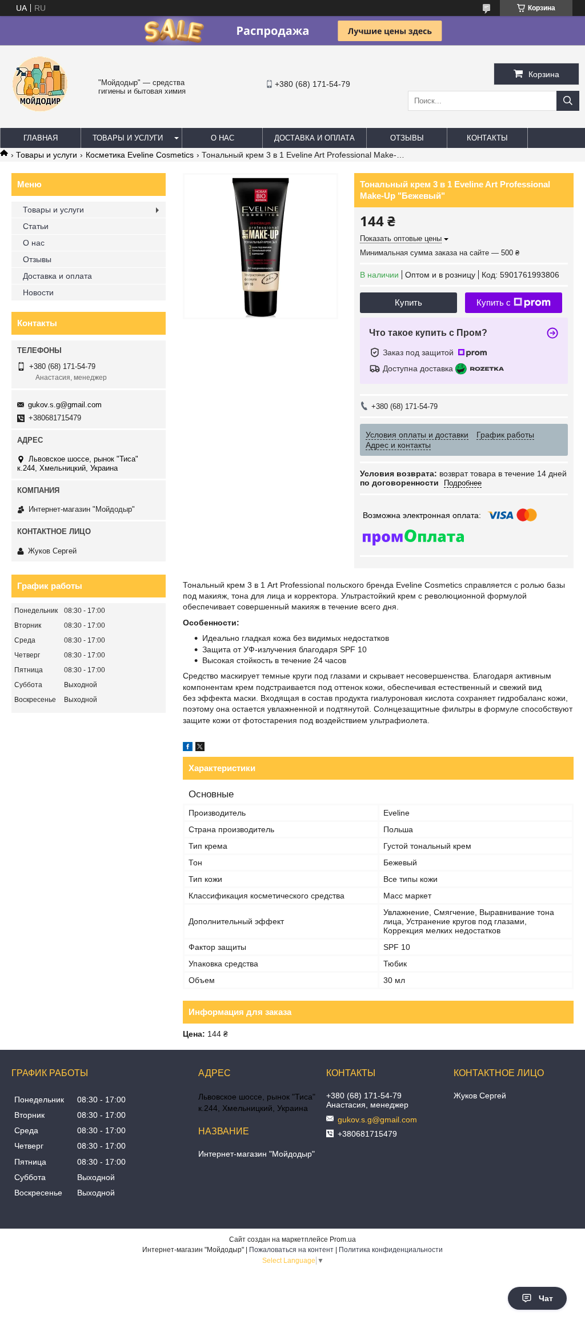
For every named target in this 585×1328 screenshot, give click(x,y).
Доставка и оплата (314, 138)
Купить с (493, 302)
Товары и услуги (128, 138)
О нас (222, 138)
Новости (38, 292)
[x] (200, 748)
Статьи (36, 226)
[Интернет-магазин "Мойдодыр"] (40, 117)
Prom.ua (343, 1239)
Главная (40, 138)
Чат (546, 1298)
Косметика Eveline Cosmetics (140, 154)
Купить (408, 302)
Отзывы (407, 138)
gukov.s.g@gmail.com (65, 404)
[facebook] (188, 748)
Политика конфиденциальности (391, 1250)
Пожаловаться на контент (291, 1250)
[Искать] (567, 101)
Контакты (487, 138)
